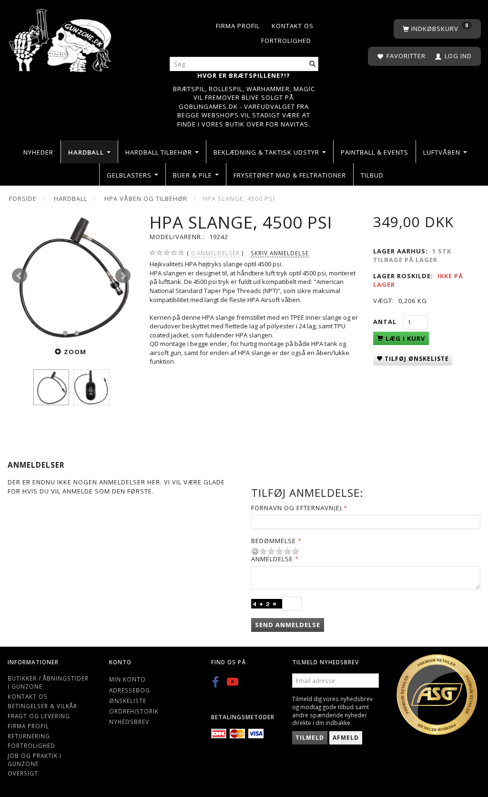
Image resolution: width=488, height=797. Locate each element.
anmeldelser (215, 253)
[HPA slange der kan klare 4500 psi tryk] (71, 276)
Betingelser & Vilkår (42, 706)
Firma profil (238, 25)
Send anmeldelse (287, 624)
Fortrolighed (286, 40)
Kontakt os (293, 25)
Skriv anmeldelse (280, 253)
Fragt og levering (39, 716)
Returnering (29, 736)
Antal (385, 321)
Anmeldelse (272, 559)
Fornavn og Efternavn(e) (296, 507)
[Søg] (312, 64)
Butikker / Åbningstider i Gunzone (48, 682)
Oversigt (23, 773)
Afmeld (346, 738)
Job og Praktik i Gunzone (34, 759)
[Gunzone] (61, 38)
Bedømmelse (273, 540)
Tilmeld (309, 738)
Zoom (75, 351)
